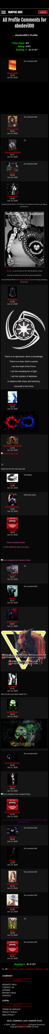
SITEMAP (6, 990)
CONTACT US (8, 987)
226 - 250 (34, 969)
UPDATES (6, 996)
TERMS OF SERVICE (11, 1009)
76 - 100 (25, 969)
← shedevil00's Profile (25, 35)
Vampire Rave (21, 1025)
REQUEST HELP (9, 985)
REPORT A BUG (9, 993)
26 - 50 (11, 969)
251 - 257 (43, 969)
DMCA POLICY (8, 1015)
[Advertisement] (24, 3)
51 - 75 (18, 969)
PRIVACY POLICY (10, 1012)
